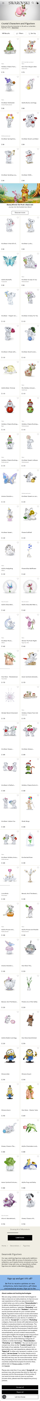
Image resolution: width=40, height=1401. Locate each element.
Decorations (14, 1246)
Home (4, 1246)
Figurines (26, 1246)
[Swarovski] (19, 3)
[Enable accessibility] (4, 1397)
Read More (30, 1266)
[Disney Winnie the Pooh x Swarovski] (20, 193)
